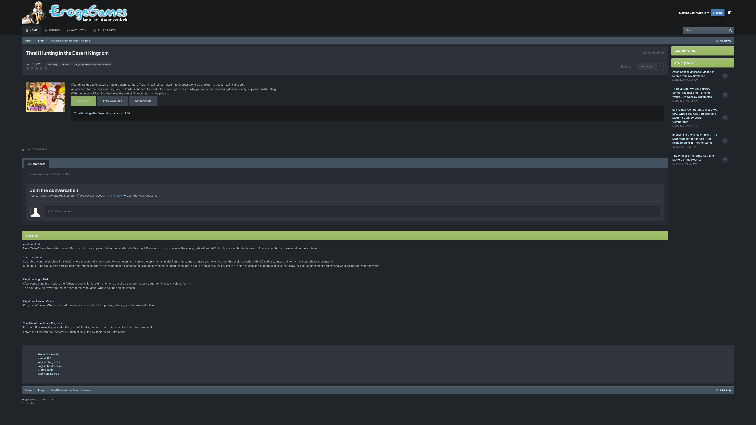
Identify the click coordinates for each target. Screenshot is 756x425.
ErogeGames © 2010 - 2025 (37, 399)
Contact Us (28, 403)
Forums (54, 30)
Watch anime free (48, 373)
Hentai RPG (45, 358)
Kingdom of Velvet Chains (39, 301)
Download (83, 100)
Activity (77, 30)
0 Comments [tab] (36, 163)
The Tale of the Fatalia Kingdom (42, 323)
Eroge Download (48, 354)
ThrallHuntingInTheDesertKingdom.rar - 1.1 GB (102, 113)
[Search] (730, 30)
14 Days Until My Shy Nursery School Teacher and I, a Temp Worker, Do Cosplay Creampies (692, 92)
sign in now (115, 195)
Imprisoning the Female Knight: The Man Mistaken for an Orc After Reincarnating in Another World (694, 138)
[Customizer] (730, 12)
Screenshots (143, 100)
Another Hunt (31, 244)
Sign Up (718, 12)
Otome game (45, 369)
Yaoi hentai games (49, 362)
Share (627, 66)
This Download (713, 30)
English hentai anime (50, 366)
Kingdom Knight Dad (35, 279)
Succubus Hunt (32, 257)
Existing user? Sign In (693, 12)
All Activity (106, 30)
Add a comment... (63, 211)
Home (33, 30)
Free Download (112, 100)
